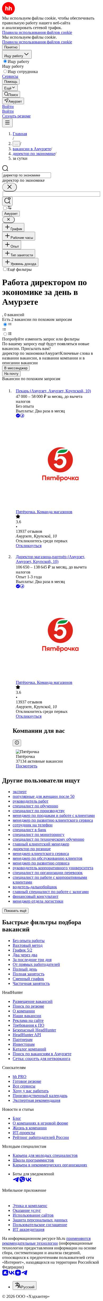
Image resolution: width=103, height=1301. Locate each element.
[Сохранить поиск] (7, 201)
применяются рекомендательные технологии (46, 1240)
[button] (8, 106)
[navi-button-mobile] (7, 123)
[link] (11, 94)
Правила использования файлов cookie (37, 42)
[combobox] (26, 175)
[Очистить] (9, 187)
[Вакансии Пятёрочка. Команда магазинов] (57, 464)
